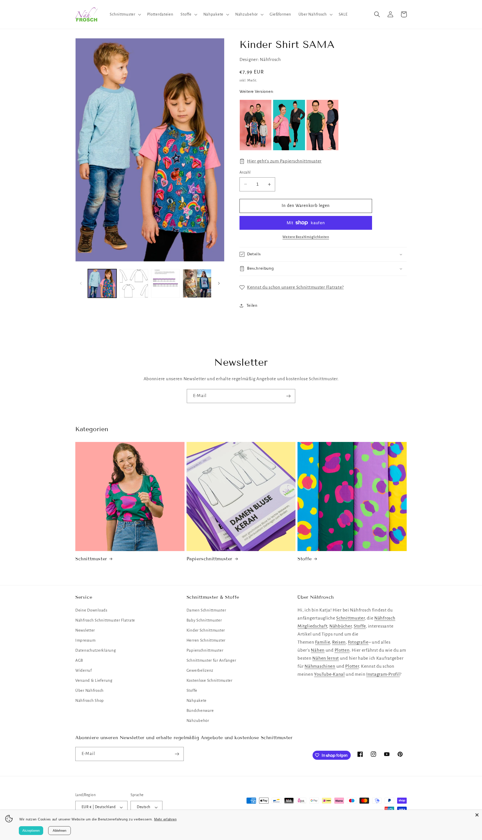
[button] (124, 14)
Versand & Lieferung (93, 680)
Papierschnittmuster (209, 559)
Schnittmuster (91, 559)
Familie (322, 642)
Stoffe (304, 559)
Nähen (318, 650)
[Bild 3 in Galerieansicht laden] (165, 283)
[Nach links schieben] (80, 283)
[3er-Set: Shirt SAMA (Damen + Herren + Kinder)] (255, 125)
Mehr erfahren (165, 819)
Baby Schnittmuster (204, 620)
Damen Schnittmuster (206, 610)
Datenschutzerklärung (95, 650)
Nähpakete (197, 701)
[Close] (476, 814)
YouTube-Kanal (329, 674)
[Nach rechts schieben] (218, 283)
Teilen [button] (252, 305)
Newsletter (85, 630)
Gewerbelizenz (200, 670)
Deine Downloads (91, 610)
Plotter (352, 666)
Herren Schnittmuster (206, 640)
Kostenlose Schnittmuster (209, 680)
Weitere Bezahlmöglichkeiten (305, 237)
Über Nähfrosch (89, 691)
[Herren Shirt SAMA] (322, 125)
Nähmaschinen (320, 666)
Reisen (339, 642)
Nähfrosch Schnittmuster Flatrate (105, 620)
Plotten (342, 650)
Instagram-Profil (383, 674)
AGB (79, 660)
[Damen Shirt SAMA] (289, 125)
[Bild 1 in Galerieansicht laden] (102, 283)
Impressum (85, 640)
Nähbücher (340, 626)
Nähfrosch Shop (89, 701)
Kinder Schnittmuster (206, 630)
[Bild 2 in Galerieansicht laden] (133, 283)
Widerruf (83, 670)
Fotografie (358, 642)
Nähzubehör (198, 721)
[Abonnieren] (288, 396)
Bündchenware (200, 711)
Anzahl (245, 172)
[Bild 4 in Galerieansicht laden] (197, 283)
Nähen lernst (325, 658)
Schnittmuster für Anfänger (211, 660)
